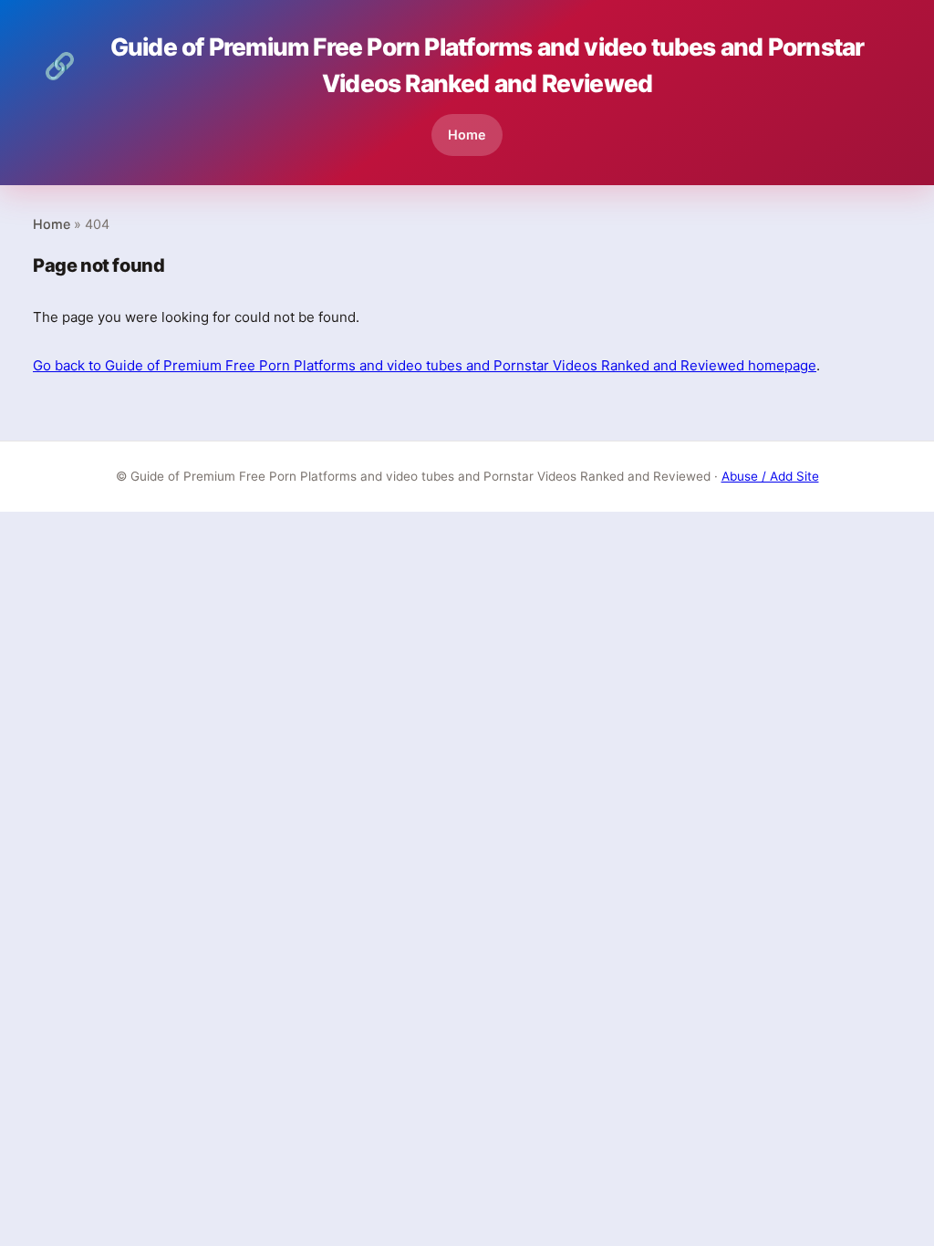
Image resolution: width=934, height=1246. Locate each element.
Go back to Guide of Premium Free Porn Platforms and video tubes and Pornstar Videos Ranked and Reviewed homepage (424, 365)
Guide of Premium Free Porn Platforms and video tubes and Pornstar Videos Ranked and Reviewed (454, 65)
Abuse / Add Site (770, 476)
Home (467, 134)
